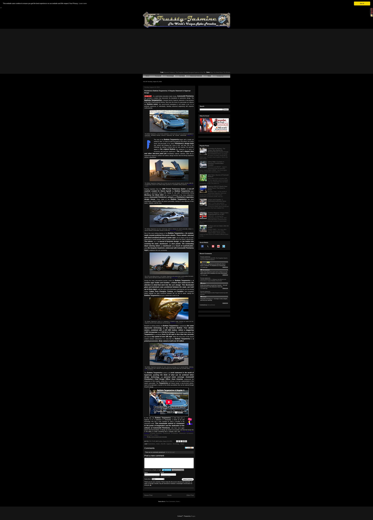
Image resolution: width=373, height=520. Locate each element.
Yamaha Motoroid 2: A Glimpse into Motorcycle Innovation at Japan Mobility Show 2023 (213, 280)
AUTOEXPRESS (174, 433)
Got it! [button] (362, 3)
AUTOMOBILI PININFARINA (156, 433)
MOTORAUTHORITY (148, 435)
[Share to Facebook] (184, 441)
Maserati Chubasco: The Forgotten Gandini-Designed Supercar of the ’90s (170, 72)
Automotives (152, 444)
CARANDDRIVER (166, 433)
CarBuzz (146, 186)
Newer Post (148, 495)
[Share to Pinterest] (186, 441)
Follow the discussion (192, 448)
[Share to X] (182, 441)
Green (158, 444)
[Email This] (177, 441)
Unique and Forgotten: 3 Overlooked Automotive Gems (217, 200)
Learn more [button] (83, 3)
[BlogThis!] (179, 441)
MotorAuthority (148, 136)
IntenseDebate (211, 305)
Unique (182, 444)
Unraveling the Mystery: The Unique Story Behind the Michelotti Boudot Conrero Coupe (218, 150)
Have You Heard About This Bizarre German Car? (209, 72)
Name (146, 472)
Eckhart (204, 262)
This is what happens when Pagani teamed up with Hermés (214, 293)
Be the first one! (170, 452)
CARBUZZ (156, 435)
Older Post (190, 495)
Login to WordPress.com (178, 470)
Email (162, 472)
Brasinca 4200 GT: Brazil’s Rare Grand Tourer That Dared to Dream (217, 188)
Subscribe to (148, 479)
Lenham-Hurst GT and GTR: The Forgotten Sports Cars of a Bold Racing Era (213, 258)
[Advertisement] (186, 43)
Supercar (169, 444)
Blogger (193, 516)
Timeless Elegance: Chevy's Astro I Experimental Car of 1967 (218, 213)
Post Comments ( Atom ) (173, 501)
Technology (176, 444)
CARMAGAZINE (182, 433)
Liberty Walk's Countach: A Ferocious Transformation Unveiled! (216, 163)
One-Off (163, 444)
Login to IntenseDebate (166, 470)
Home (169, 495)
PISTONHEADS (190, 433)
